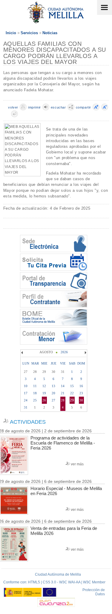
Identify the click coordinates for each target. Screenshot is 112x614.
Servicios (29, 33)
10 (25, 386)
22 (72, 393)
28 (63, 400)
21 (63, 393)
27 (53, 400)
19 (44, 393)
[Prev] (22, 353)
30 (81, 400)
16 (81, 386)
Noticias (49, 33)
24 (25, 400)
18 (35, 393)
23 (81, 393)
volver (13, 107)
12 (44, 386)
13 (53, 386)
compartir (83, 107)
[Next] (84, 353)
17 (25, 393)
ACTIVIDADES (28, 422)
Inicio (11, 33)
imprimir (34, 107)
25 (35, 400)
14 (63, 386)
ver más (77, 464)
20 (53, 393)
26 (44, 400)
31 (25, 407)
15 (72, 386)
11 (35, 386)
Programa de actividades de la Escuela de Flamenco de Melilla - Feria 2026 (62, 442)
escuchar (58, 107)
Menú (104, 7)
